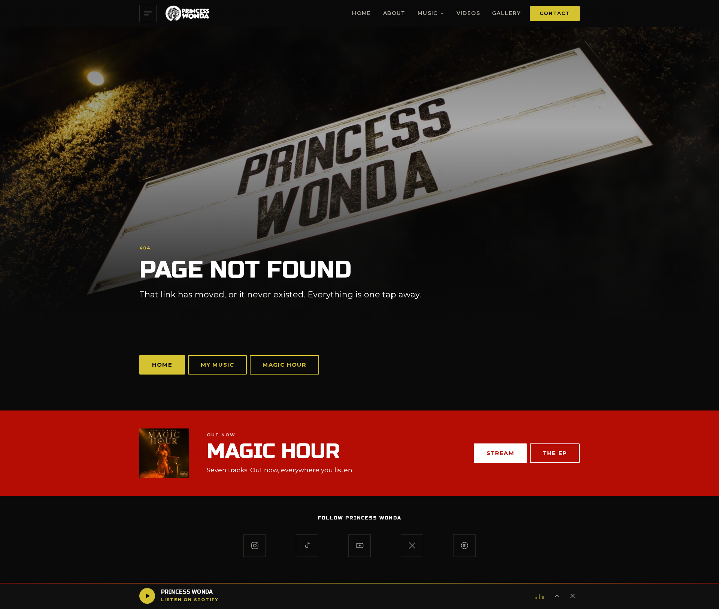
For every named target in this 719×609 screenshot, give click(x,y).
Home (361, 13)
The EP (555, 453)
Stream (500, 453)
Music (428, 13)
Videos (468, 13)
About (394, 13)
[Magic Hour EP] (164, 453)
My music (217, 364)
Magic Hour (284, 364)
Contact (555, 13)
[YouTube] (359, 545)
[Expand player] (557, 596)
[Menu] (148, 13)
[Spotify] (464, 545)
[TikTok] (307, 545)
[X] (412, 545)
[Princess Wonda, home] (187, 13)
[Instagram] (254, 545)
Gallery (506, 13)
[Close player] (572, 596)
